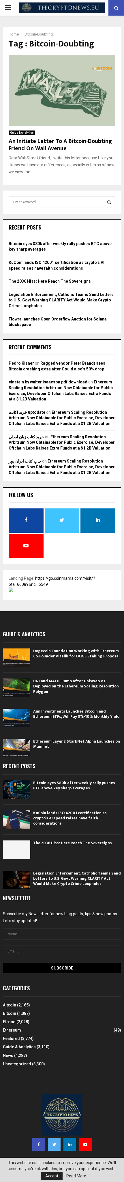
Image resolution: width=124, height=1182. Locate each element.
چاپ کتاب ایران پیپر (25, 461)
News (8, 1055)
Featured (11, 1038)
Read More (76, 1176)
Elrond (9, 1021)
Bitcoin (9, 1013)
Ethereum (12, 1030)
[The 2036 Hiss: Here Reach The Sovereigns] (16, 849)
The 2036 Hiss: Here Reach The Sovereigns (50, 281)
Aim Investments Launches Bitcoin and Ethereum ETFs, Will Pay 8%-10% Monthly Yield (76, 714)
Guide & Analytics (22, 132)
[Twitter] (54, 1144)
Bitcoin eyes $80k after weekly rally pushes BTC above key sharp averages (74, 785)
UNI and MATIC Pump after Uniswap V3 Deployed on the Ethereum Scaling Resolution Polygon (76, 686)
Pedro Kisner (21, 363)
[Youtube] (85, 1144)
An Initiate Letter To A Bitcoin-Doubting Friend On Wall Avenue (60, 144)
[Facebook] (38, 1144)
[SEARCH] (109, 202)
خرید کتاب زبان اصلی (26, 437)
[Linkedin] (69, 1144)
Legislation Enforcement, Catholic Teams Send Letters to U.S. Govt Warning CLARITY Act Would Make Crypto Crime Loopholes (61, 300)
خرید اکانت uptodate (27, 412)
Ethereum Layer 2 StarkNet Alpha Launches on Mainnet (76, 744)
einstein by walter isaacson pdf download (48, 382)
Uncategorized (17, 1064)
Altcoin (9, 1005)
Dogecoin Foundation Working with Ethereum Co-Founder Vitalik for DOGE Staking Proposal (76, 653)
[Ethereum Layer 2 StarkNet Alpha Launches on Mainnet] (16, 748)
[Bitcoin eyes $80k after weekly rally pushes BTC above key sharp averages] (16, 789)
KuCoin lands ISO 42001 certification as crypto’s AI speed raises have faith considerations (70, 818)
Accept (51, 1176)
